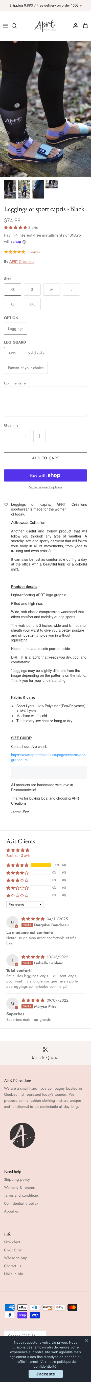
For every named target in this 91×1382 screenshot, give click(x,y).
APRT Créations (21, 261)
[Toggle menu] (5, 25)
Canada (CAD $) (21, 1336)
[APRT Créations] (45, 25)
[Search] (16, 25)
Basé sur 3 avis (18, 855)
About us (11, 1211)
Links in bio (13, 1274)
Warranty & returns (19, 1187)
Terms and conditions (21, 1195)
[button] (16, 227)
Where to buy (15, 1258)
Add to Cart (45, 458)
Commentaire (15, 383)
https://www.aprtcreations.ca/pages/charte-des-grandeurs (48, 757)
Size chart (12, 1242)
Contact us (12, 1266)
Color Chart (13, 1250)
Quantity (11, 425)
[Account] (74, 25)
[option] (45, 109)
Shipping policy (17, 1179)
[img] (33, 919)
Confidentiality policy (21, 1203)
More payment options (45, 487)
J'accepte (45, 1373)
